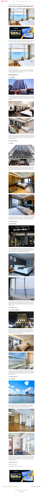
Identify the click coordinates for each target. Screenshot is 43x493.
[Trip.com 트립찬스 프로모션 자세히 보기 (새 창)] (21, 33)
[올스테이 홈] (4, 1)
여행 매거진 (29, 1)
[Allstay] (21, 491)
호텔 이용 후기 (26, 1)
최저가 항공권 (13, 1)
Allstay (9, 4)
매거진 (11, 4)
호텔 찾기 (19, 1)
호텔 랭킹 (17, 1)
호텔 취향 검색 (22, 1)
